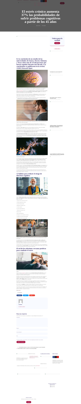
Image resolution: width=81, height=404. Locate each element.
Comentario (18, 317)
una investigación (20, 90)
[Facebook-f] (54, 357)
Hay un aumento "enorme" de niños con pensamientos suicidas (55, 98)
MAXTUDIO (38, 365)
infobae (20, 290)
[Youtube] (58, 357)
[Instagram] (56, 357)
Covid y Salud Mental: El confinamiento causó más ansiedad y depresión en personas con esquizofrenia (57, 154)
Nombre (17, 328)
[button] (19, 295)
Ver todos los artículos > (22, 306)
